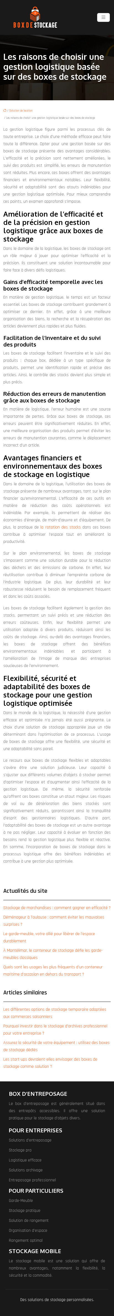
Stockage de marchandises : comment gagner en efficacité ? (57, 908)
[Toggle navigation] (103, 17)
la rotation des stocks (60, 527)
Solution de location (21, 111)
